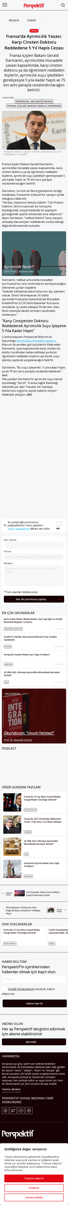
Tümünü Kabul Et (34, 1178)
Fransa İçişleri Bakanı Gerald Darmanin (34, 105)
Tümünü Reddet (34, 1197)
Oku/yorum (12, 693)
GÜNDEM (31, 20)
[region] (34, 1174)
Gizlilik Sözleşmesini (21, 989)
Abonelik (31, 1042)
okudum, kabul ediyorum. (28, 991)
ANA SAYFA (14, 20)
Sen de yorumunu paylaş (31, 599)
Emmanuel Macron (28, 101)
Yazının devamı (11, 1089)
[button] (4, 5)
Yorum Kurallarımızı (18, 528)
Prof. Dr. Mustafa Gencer (18, 740)
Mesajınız (8, 563)
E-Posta (7, 551)
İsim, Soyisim (10, 539)
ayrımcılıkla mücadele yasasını (36, 341)
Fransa (34, 31)
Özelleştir (34, 1188)
